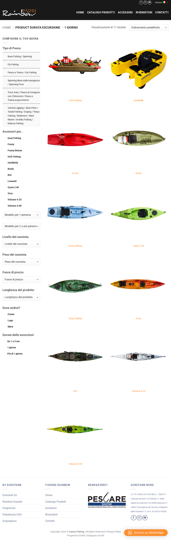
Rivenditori (144, 12)
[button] (146, 532)
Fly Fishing (13, 64)
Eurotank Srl (10, 495)
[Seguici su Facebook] (141, 3)
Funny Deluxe (15, 150)
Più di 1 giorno (15, 353)
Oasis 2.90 (13, 187)
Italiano (158, 2)
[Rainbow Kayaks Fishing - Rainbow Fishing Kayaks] (19, 12)
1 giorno (11, 347)
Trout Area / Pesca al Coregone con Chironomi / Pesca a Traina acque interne (24, 96)
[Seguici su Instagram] (145, 3)
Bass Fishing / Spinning (20, 56)
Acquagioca (10, 520)
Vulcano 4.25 (15, 199)
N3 (83, 535)
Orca (10, 193)
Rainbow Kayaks (12, 501)
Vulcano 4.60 (15, 205)
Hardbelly (13, 162)
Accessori (125, 12)
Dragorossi (9, 508)
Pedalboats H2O (12, 514)
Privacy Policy (114, 531)
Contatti (161, 12)
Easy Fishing (14, 138)
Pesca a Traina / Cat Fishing (22, 72)
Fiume (11, 314)
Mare (10, 326)
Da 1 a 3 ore (13, 341)
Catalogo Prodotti (101, 12)
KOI (10, 175)
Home (80, 12)
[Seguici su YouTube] (149, 3)
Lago (10, 320)
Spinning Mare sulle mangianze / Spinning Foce (24, 82)
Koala (11, 168)
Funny (11, 144)
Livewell (12, 181)
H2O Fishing (14, 156)
